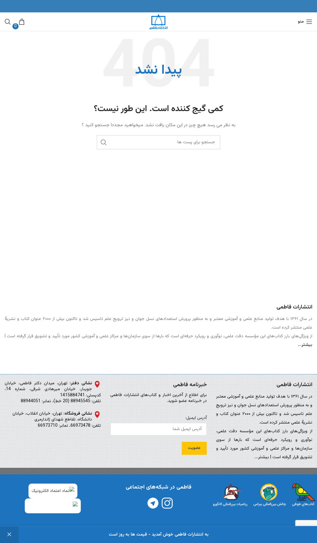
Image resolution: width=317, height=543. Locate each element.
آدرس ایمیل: (195, 418)
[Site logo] (158, 22)
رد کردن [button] (9, 534)
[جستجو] (8, 21)
